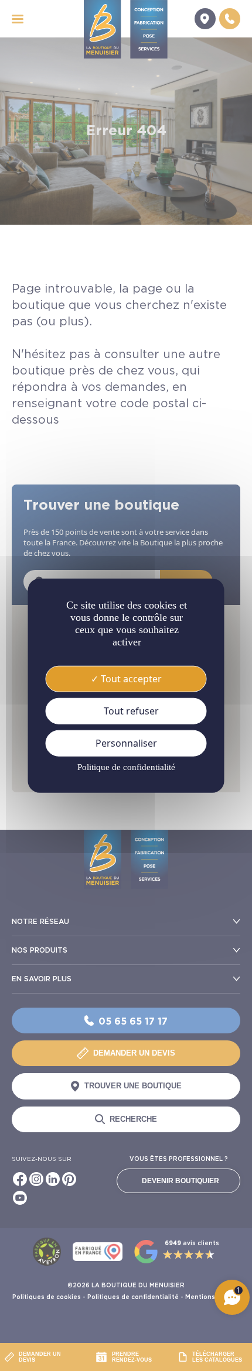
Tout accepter (130, 678)
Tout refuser (130, 710)
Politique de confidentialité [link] (126, 767)
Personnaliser (126, 743)
